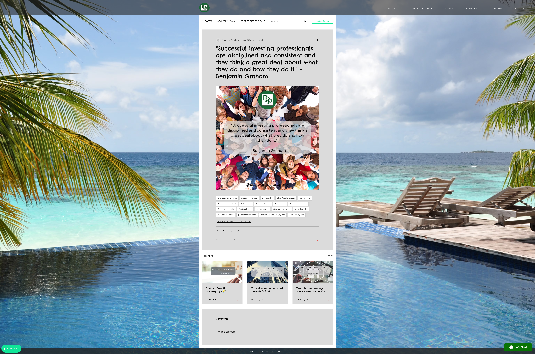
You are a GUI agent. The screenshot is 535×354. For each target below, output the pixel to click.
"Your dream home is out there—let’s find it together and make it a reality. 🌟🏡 (267, 290)
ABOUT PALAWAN (226, 21)
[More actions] (317, 40)
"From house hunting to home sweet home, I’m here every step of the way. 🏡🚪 (311, 290)
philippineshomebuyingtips (273, 214)
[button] (305, 21)
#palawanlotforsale (249, 198)
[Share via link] (237, 231)
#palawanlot (267, 198)
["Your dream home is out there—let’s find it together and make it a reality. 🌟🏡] (267, 272)
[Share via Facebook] (217, 231)
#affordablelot (262, 209)
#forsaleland (280, 203)
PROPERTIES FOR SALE (253, 21)
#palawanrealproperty (227, 198)
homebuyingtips (297, 214)
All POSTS (207, 21)
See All (330, 255)
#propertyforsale (263, 203)
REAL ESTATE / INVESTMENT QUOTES (234, 221)
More (273, 21)
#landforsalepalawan (286, 198)
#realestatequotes (226, 214)
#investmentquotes (281, 209)
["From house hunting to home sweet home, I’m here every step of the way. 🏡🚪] (313, 272)
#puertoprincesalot (226, 209)
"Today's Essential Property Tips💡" (216, 290)
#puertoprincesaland (227, 203)
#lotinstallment (245, 209)
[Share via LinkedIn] (231, 231)
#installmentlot (301, 209)
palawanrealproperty (247, 214)
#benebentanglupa (298, 203)
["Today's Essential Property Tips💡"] (222, 272)
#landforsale (305, 198)
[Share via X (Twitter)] (224, 231)
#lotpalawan (246, 203)
